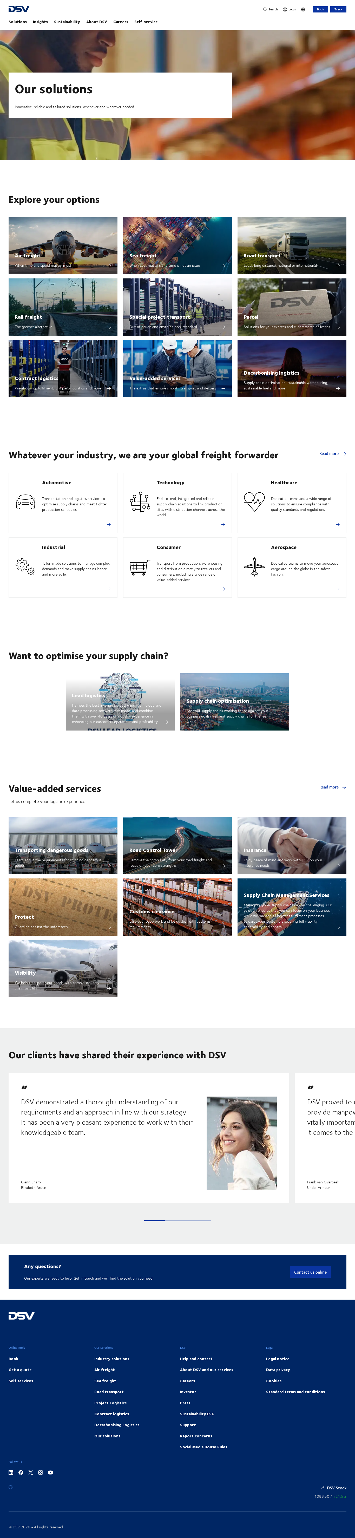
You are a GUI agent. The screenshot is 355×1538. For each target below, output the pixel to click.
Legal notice (278, 1358)
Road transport (262, 255)
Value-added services (155, 378)
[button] (154, 1220)
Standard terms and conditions (295, 1392)
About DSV (96, 21)
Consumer (169, 547)
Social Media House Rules (203, 1447)
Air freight (28, 255)
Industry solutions (111, 1358)
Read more (329, 453)
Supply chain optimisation (218, 700)
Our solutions (107, 1436)
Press (185, 1403)
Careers (120, 21)
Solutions (18, 21)
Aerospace (284, 547)
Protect (24, 917)
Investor (188, 1392)
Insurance (255, 850)
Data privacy (278, 1369)
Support (188, 1425)
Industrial (53, 547)
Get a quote (20, 1369)
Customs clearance (151, 911)
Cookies (273, 1380)
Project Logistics (110, 1403)
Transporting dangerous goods (51, 850)
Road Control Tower (153, 850)
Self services (21, 1381)
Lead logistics (88, 695)
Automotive (56, 482)
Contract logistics (36, 378)
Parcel (251, 316)
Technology (171, 482)
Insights (40, 21)
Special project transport (159, 316)
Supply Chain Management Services (286, 895)
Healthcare (284, 482)
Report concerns (196, 1436)
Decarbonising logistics (271, 372)
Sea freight (143, 255)
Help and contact (196, 1358)
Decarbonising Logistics (116, 1425)
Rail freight (28, 316)
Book (320, 9)
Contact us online (310, 1272)
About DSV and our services (206, 1369)
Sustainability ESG (197, 1414)
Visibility (25, 972)
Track (338, 9)
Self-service (146, 21)
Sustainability (67, 21)
